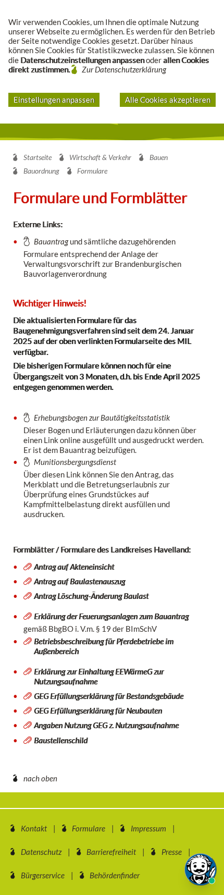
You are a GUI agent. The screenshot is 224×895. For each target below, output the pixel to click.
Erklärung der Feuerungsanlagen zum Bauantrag (111, 616)
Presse (171, 851)
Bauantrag (51, 241)
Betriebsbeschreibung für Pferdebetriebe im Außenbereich (103, 646)
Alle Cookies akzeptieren (167, 99)
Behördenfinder (115, 875)
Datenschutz (41, 851)
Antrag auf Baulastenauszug (79, 581)
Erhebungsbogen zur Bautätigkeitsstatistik (102, 417)
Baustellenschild (61, 740)
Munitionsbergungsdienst (75, 462)
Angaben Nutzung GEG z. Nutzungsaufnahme (106, 725)
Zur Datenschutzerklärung (124, 69)
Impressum (148, 828)
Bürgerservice (43, 875)
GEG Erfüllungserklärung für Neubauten (98, 710)
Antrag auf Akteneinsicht (74, 566)
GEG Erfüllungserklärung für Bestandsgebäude (108, 696)
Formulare (88, 828)
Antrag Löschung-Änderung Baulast (91, 595)
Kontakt (34, 828)
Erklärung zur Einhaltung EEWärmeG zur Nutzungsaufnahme (99, 676)
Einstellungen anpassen (54, 99)
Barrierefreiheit (111, 851)
